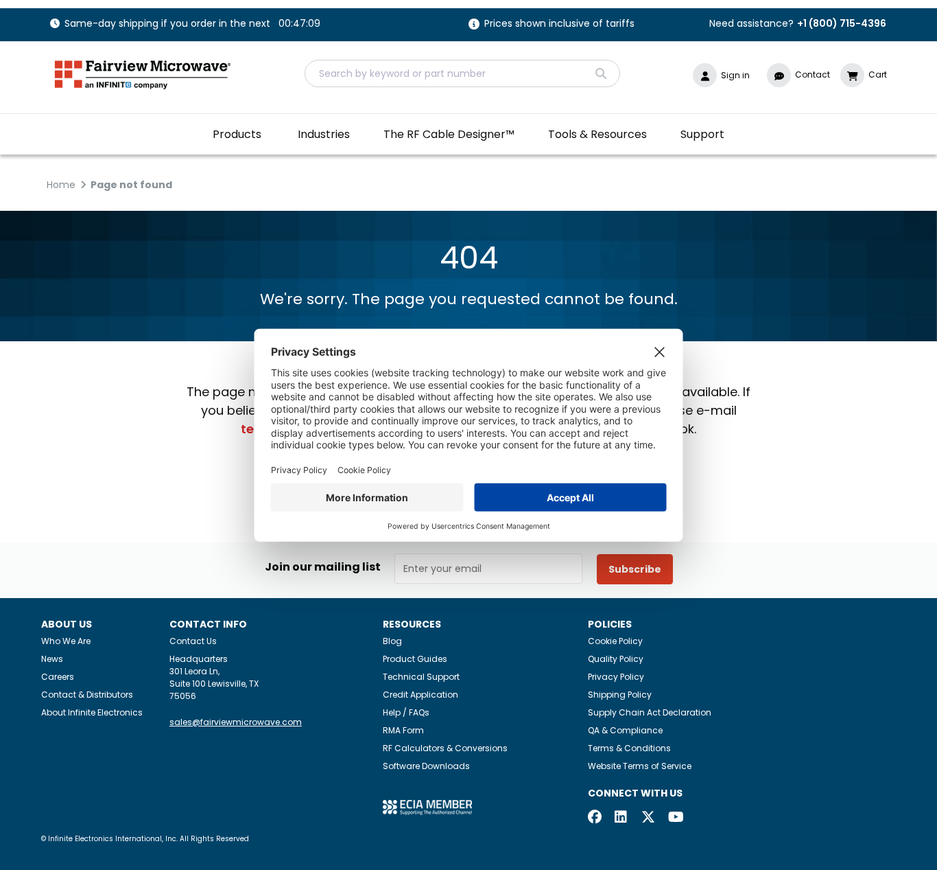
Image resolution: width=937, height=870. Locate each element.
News (52, 659)
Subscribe (634, 569)
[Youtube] (675, 818)
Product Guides (415, 659)
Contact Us (193, 641)
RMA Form (403, 730)
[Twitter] (648, 818)
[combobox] (462, 73)
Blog (392, 641)
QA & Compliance (625, 730)
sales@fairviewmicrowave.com (235, 722)
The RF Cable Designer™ (448, 134)
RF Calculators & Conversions (445, 748)
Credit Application (420, 694)
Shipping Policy (620, 694)
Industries (324, 134)
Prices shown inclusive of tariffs (559, 24)
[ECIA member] (427, 807)
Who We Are (66, 641)
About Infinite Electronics (92, 712)
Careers (57, 677)
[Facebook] (595, 818)
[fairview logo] (142, 73)
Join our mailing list (323, 567)
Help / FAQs (406, 712)
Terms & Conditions (629, 748)
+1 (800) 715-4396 (841, 23)
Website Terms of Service (639, 766)
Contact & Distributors (87, 694)
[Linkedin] (621, 818)
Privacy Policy (616, 677)
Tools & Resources (597, 134)
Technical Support (421, 677)
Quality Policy (615, 659)
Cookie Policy (615, 641)
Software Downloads (426, 766)
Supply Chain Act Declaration (649, 712)
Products (237, 134)
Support (702, 134)
